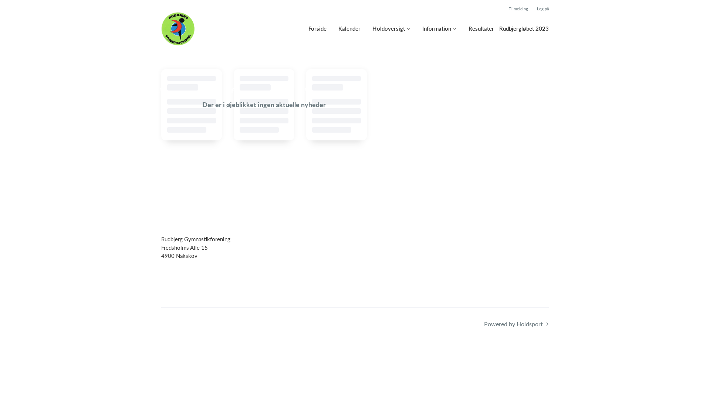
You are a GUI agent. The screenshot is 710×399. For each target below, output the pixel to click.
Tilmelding (518, 8)
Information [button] (436, 28)
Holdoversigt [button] (388, 28)
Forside (317, 28)
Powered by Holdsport (513, 323)
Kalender (349, 28)
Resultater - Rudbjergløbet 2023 (509, 28)
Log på (543, 8)
